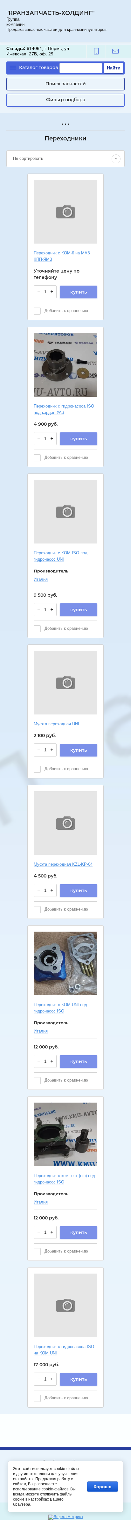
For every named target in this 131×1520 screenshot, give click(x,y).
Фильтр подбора (65, 100)
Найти (114, 67)
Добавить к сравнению (65, 310)
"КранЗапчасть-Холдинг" (50, 13)
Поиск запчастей (65, 84)
